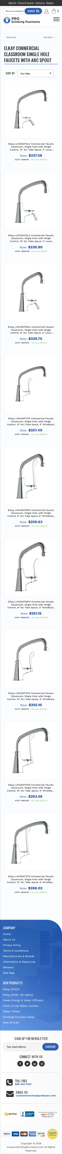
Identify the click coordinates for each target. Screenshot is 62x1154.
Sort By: (10, 73)
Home (7, 934)
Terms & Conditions (15, 950)
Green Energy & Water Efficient (23, 1000)
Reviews (49, 3)
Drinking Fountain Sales (18, 1017)
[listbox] (35, 73)
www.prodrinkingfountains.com (25, 1147)
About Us (12, 3)
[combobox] (22, 11)
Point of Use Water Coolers (21, 1005)
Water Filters (11, 1011)
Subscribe (50, 1047)
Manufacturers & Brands (18, 956)
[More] (56, 18)
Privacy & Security (26, 3)
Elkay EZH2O (11, 989)
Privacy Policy (12, 945)
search (31, 11)
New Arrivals (11, 1022)
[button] (31, 37)
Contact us (40, 3)
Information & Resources (19, 961)
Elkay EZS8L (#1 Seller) (18, 994)
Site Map (9, 972)
